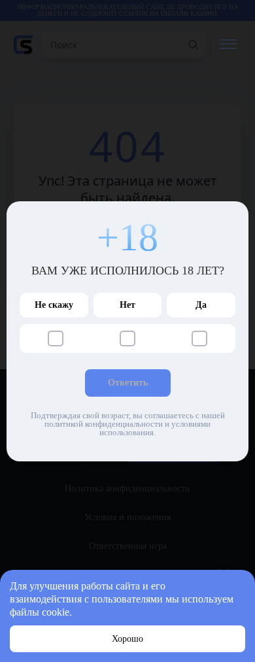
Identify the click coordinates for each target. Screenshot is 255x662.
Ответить (128, 383)
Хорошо (127, 639)
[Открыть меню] (228, 45)
